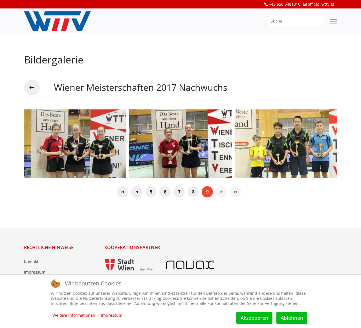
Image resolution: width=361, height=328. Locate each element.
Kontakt (31, 261)
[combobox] (295, 21)
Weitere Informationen (73, 315)
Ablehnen (292, 317)
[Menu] (333, 21)
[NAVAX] (190, 265)
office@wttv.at (321, 4)
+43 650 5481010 (284, 4)
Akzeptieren (254, 317)
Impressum (34, 272)
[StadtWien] (129, 265)
